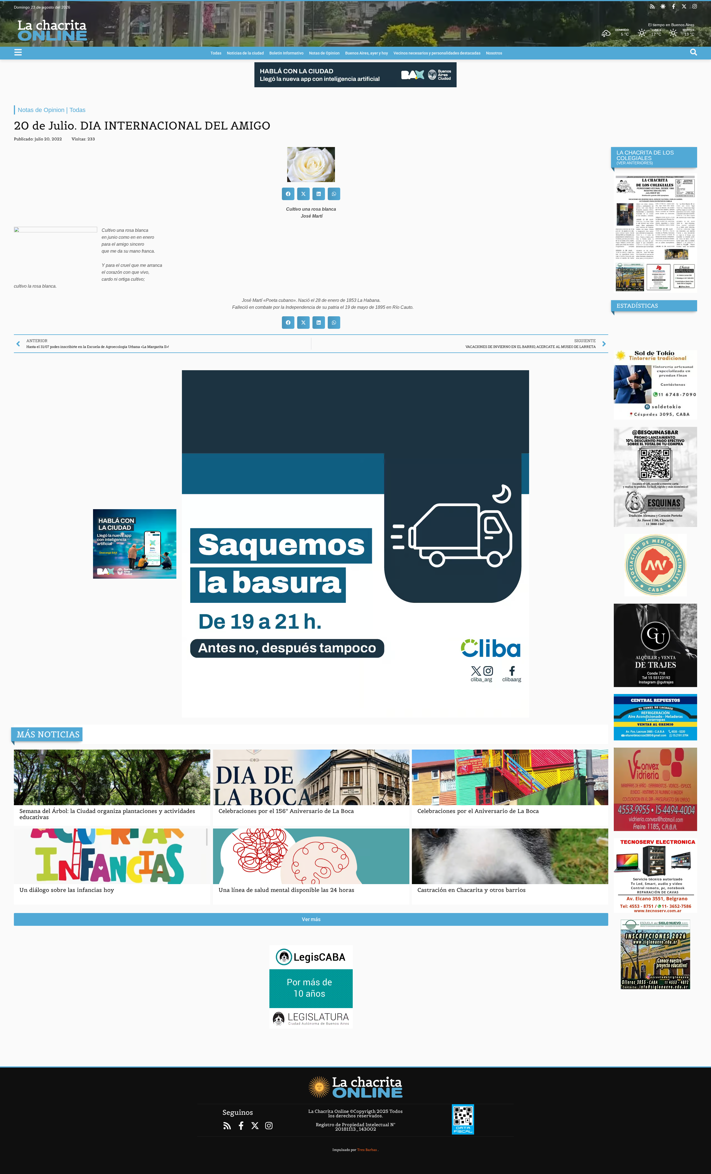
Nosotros (494, 53)
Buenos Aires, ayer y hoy (366, 53)
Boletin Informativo (286, 53)
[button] (288, 194)
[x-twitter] (684, 6)
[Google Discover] (662, 6)
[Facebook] (673, 6)
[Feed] (652, 6)
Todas (216, 53)
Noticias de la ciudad (245, 53)
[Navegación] (18, 52)
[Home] (355, 1087)
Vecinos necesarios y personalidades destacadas (437, 53)
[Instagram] (694, 6)
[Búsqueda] (693, 52)
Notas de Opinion (324, 53)
